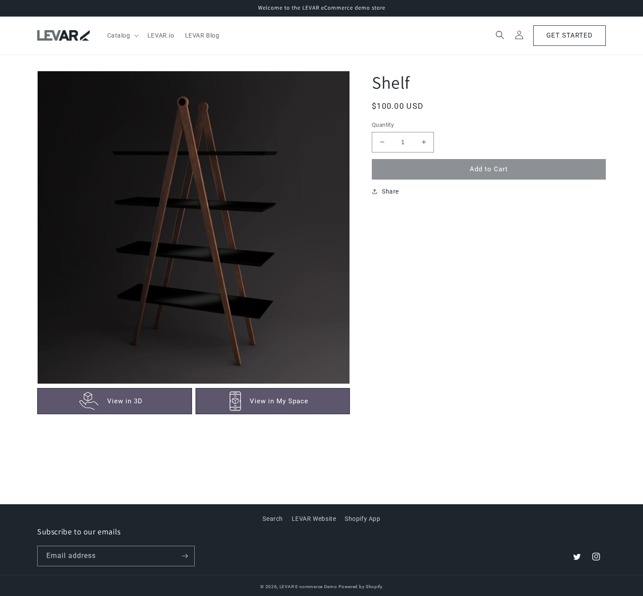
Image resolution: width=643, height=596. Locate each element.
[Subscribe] (184, 556)
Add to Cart (489, 169)
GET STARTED (569, 35)
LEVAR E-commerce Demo (308, 586)
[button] (122, 35)
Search (272, 518)
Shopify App (363, 518)
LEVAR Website (314, 518)
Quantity (383, 124)
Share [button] (390, 190)
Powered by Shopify (361, 586)
